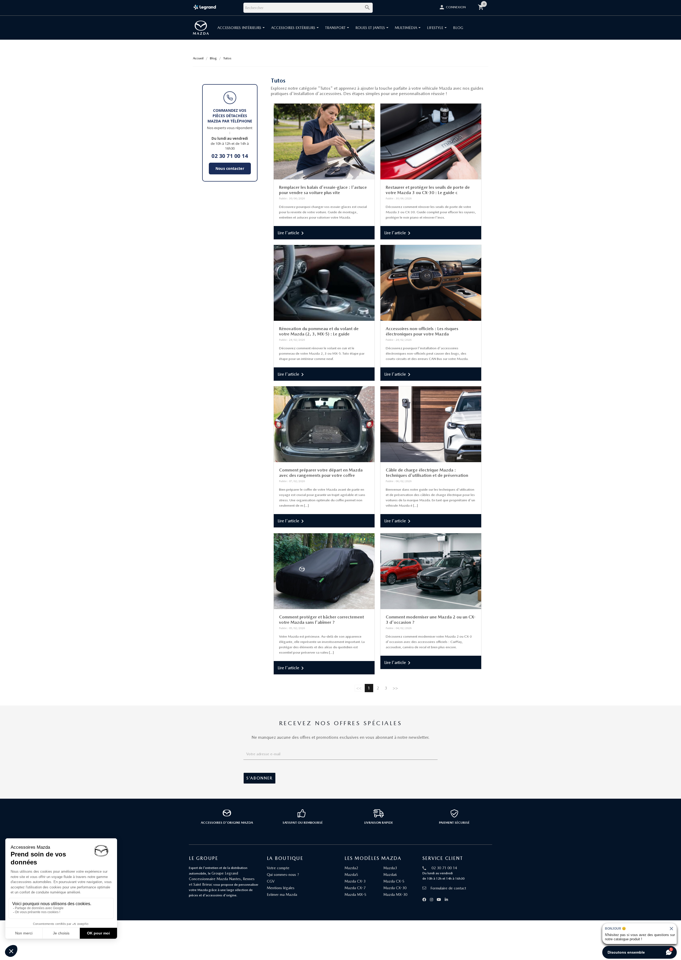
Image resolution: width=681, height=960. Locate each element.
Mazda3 (390, 868)
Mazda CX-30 (394, 888)
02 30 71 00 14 (229, 156)
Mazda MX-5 (355, 894)
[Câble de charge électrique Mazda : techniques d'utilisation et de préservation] (430, 424)
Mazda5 (351, 874)
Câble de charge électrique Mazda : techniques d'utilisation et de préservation (427, 472)
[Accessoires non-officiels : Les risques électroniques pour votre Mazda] (430, 283)
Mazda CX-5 (393, 881)
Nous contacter (229, 168)
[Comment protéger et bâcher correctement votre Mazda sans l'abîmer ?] (324, 571)
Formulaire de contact (448, 888)
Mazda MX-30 (395, 894)
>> (395, 688)
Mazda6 (390, 874)
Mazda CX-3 (355, 881)
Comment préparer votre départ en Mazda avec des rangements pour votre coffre (321, 472)
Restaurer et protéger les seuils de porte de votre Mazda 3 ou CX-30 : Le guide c (428, 190)
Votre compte (278, 868)
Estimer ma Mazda (282, 894)
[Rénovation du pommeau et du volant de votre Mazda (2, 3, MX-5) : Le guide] (324, 283)
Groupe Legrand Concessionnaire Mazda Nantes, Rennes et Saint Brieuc (222, 879)
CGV (271, 881)
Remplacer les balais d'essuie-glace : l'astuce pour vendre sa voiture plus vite (323, 190)
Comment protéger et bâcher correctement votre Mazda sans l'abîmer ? (321, 619)
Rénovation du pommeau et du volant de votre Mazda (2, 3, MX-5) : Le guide (319, 331)
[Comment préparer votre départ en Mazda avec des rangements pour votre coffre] (324, 424)
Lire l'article (292, 233)
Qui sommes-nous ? (283, 874)
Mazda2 (351, 868)
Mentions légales (280, 888)
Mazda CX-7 (355, 888)
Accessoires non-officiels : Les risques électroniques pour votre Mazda (422, 331)
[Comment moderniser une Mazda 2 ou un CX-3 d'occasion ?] (430, 571)
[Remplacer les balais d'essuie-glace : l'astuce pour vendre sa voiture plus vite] (324, 141)
